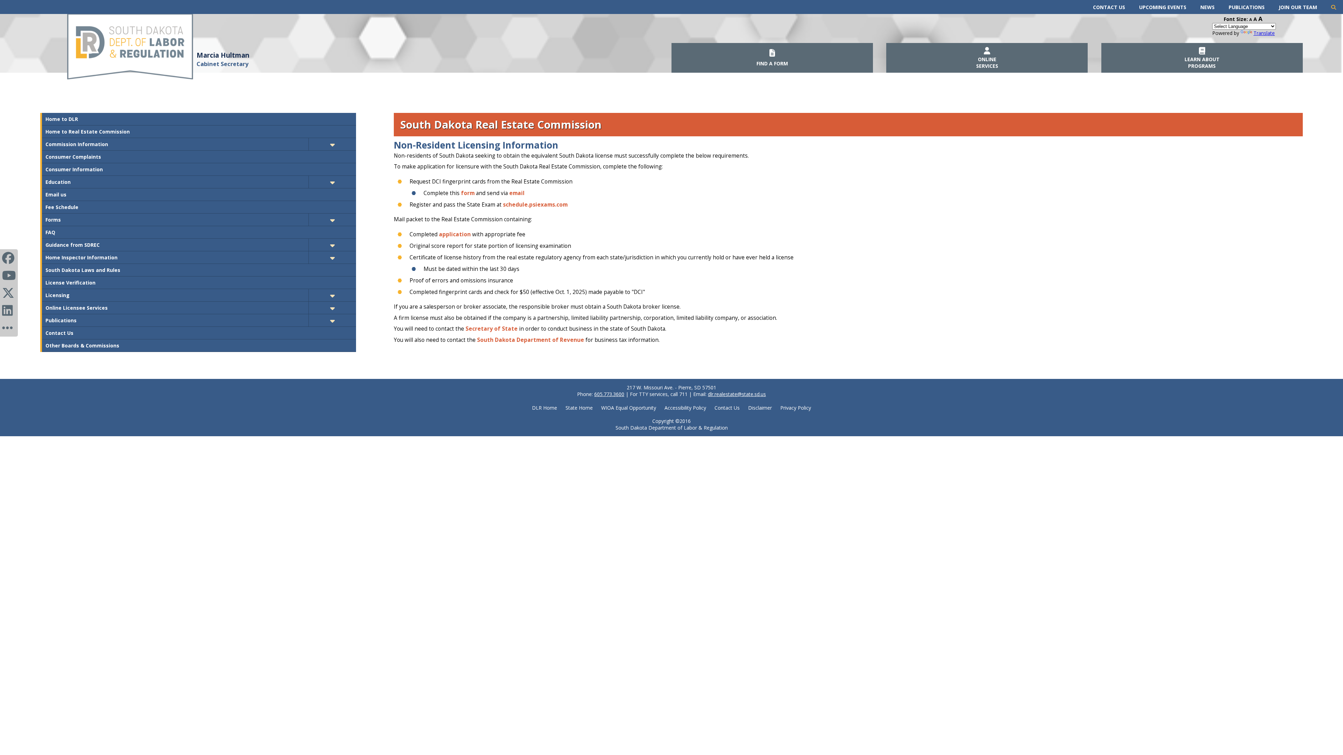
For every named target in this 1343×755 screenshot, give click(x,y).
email (517, 193)
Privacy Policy (795, 407)
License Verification (70, 282)
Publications (1247, 7)
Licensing (57, 295)
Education (58, 182)
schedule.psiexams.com (535, 204)
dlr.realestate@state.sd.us (737, 394)
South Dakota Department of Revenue (530, 340)
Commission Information (76, 144)
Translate (1264, 33)
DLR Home (544, 407)
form (468, 193)
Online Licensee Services (76, 307)
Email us (55, 194)
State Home (579, 407)
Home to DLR (61, 119)
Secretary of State (492, 328)
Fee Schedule (61, 207)
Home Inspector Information (81, 257)
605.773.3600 (609, 394)
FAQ (50, 232)
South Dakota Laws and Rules (82, 270)
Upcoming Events (1162, 7)
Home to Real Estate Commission (87, 131)
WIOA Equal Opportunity (628, 407)
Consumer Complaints (73, 156)
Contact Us (1109, 7)
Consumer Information (74, 169)
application (455, 234)
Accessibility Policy (685, 407)
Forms (53, 219)
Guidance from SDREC (72, 245)
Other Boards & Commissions (82, 345)
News (1207, 7)
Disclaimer (760, 407)
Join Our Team (1298, 7)
